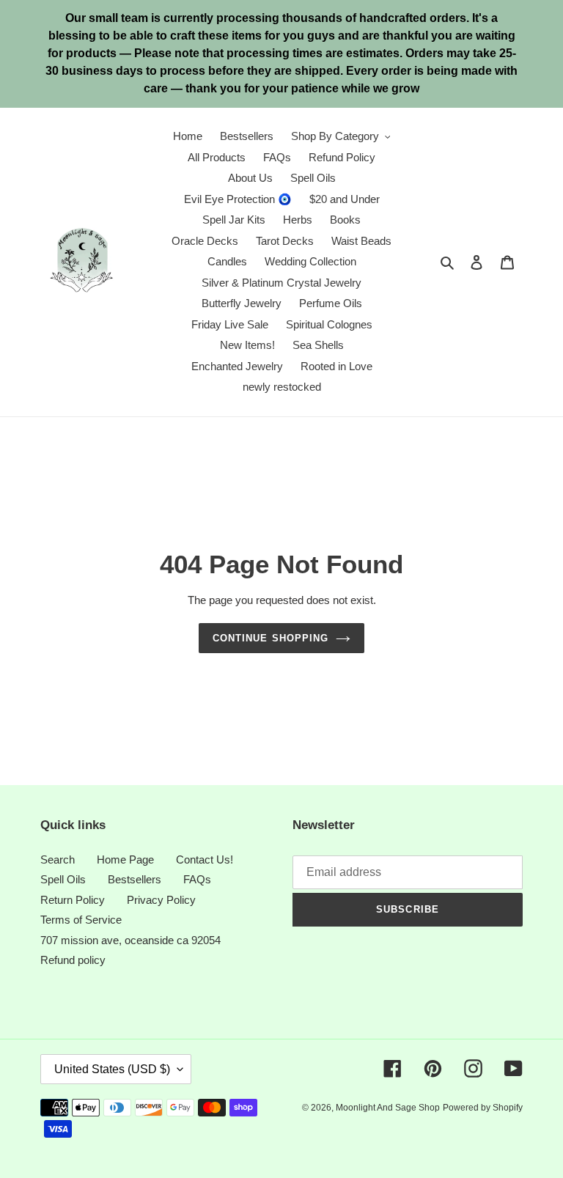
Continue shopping (270, 638)
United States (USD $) (112, 1069)
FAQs (197, 879)
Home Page (125, 859)
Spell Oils (63, 879)
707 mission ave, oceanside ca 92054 (130, 940)
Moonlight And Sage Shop (388, 1107)
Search (57, 859)
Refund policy (73, 960)
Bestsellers (134, 879)
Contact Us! (204, 859)
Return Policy (72, 900)
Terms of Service (81, 919)
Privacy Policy (161, 900)
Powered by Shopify (483, 1107)
